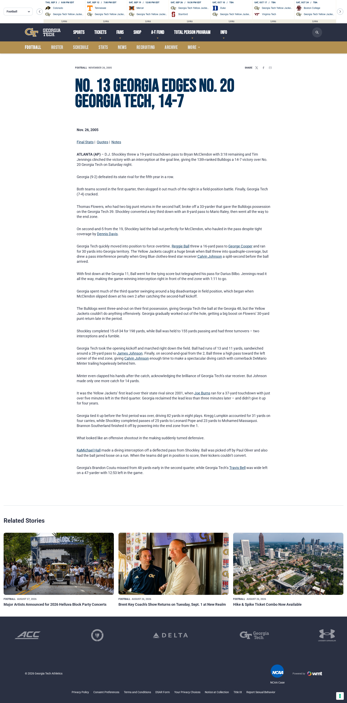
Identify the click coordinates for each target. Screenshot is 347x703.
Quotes (102, 142)
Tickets (100, 32)
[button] (39, 11)
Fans (120, 32)
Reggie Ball (180, 246)
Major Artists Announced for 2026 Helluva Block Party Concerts (55, 604)
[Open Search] (317, 32)
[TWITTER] (256, 67)
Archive (171, 47)
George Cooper (240, 246)
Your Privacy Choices (187, 692)
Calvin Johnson (209, 256)
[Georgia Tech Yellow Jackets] (43, 32)
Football (81, 67)
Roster (57, 47)
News (122, 47)
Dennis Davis (107, 234)
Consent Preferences (106, 692)
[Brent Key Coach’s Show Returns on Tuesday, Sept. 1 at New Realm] (173, 564)
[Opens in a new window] (27, 635)
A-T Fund (157, 32)
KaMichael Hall (89, 450)
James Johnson (130, 353)
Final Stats (85, 142)
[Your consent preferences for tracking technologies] (340, 696)
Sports (79, 32)
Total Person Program (192, 32)
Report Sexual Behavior (260, 692)
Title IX (238, 692)
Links (64, 21)
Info (223, 32)
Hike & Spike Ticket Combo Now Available (267, 604)
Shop (137, 32)
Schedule (81, 47)
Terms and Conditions (137, 692)
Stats (103, 47)
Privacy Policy (80, 692)
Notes (116, 142)
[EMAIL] (270, 67)
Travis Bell (237, 468)
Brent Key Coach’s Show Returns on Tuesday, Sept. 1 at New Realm (172, 604)
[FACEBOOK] (263, 67)
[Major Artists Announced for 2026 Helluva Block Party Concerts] (59, 564)
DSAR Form (162, 692)
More (192, 47)
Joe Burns (202, 393)
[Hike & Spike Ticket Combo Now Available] (288, 564)
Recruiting (146, 47)
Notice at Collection (217, 692)
